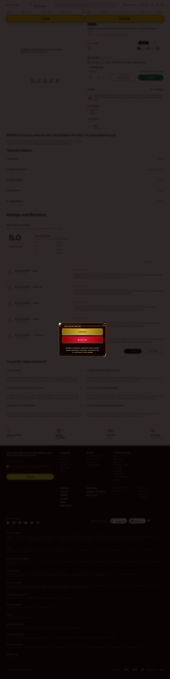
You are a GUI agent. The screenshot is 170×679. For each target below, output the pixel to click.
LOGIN (82, 331)
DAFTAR (82, 339)
